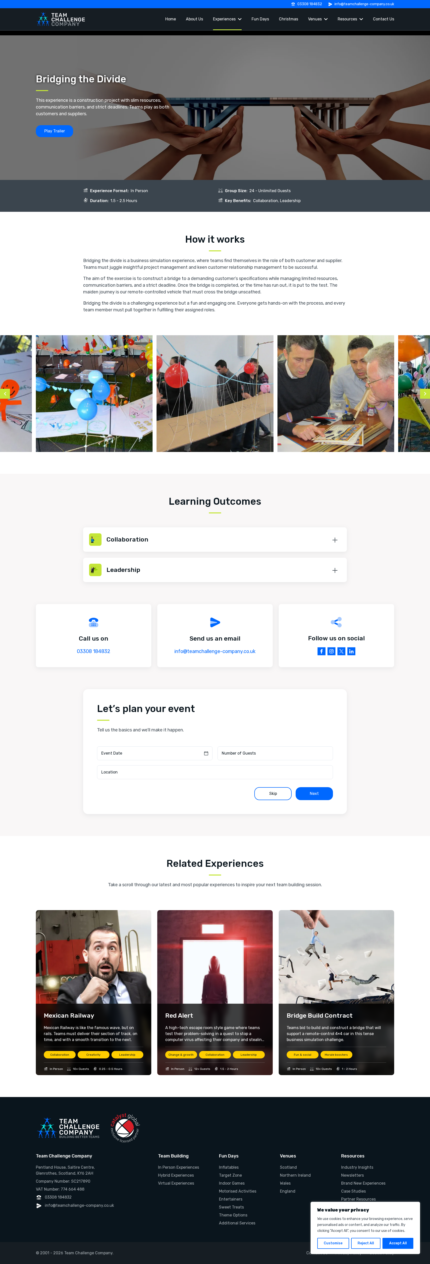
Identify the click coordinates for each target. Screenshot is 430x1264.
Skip (273, 793)
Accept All (398, 1243)
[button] (215, 539)
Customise (333, 1243)
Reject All (366, 1243)
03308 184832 (309, 4)
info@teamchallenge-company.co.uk (364, 4)
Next (314, 793)
